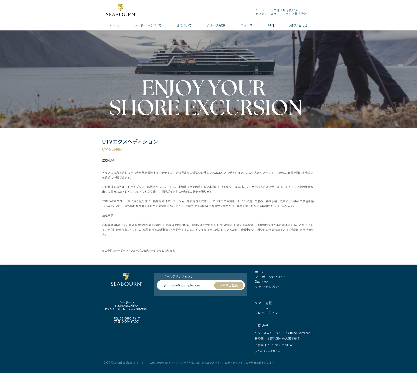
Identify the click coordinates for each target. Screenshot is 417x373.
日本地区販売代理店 (126, 305)
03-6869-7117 (130, 318)
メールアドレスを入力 (178, 276)
